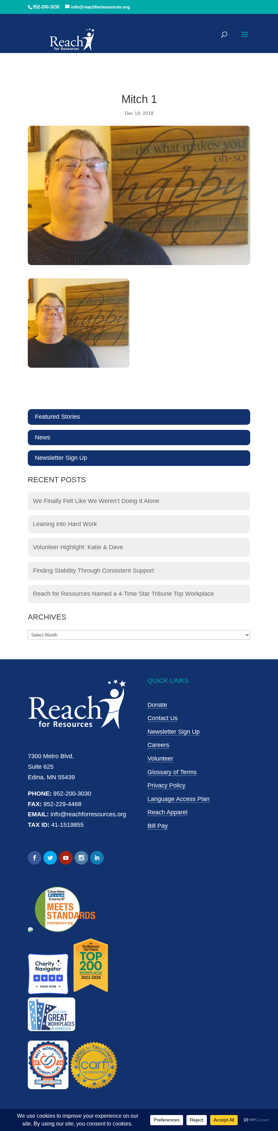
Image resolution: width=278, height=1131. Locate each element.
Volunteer (160, 758)
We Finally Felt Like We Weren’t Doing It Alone (96, 501)
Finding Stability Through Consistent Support (93, 570)
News (42, 437)
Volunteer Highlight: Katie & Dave (78, 547)
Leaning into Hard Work (65, 524)
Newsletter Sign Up (61, 457)
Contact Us (162, 718)
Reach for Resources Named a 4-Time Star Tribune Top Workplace (123, 593)
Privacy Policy (166, 785)
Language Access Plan (178, 799)
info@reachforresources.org (88, 814)
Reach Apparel (167, 812)
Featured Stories (57, 416)
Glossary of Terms (172, 772)
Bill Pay (157, 825)
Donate (157, 704)
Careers (158, 745)
